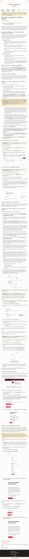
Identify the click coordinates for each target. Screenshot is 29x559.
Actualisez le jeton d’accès (8, 265)
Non (7, 542)
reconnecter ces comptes (13, 235)
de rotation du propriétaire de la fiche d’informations (13, 129)
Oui (3, 542)
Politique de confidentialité (14, 552)
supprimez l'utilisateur (5, 102)
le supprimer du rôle (13, 126)
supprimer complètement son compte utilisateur (14, 69)
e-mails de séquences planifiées (8, 135)
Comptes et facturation (12, 301)
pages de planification (13, 94)
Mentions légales (13, 551)
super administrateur (17, 293)
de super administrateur (16, 67)
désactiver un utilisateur (20, 348)
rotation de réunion (22, 95)
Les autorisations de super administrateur (14, 169)
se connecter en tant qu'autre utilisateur (10, 103)
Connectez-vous (5, 442)
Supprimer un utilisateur (6, 53)
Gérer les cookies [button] (13, 554)
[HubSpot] (1, 1)
